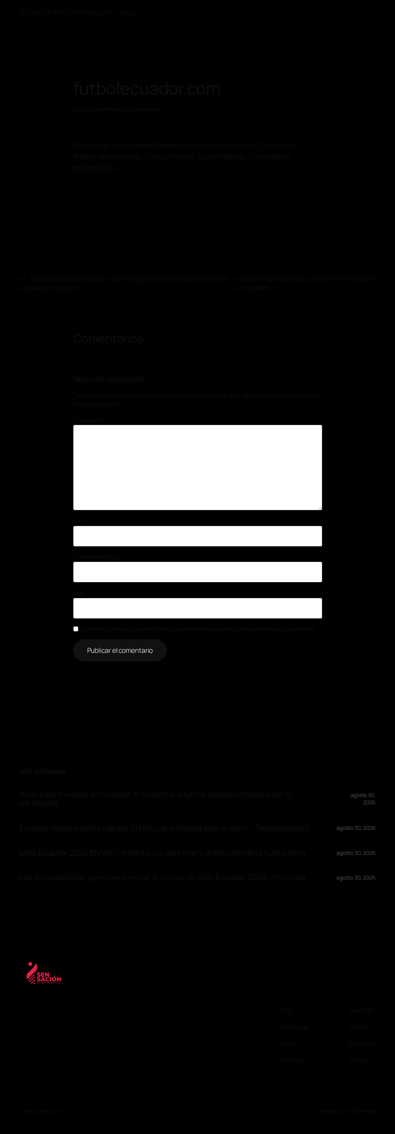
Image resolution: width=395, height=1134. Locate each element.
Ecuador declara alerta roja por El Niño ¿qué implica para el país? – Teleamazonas (164, 828)
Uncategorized (141, 109)
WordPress (363, 1111)
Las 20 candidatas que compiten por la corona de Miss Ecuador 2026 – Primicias (162, 877)
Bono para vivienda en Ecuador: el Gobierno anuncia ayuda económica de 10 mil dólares (155, 799)
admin (107, 109)
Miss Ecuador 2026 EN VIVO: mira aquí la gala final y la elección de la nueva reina (162, 852)
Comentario (89, 421)
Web (78, 592)
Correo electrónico (97, 556)
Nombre (84, 520)
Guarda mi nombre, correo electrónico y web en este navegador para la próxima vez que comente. (198, 628)
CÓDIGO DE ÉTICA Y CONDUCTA (65, 12)
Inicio (127, 12)
